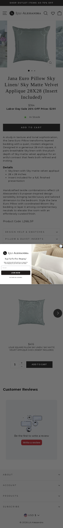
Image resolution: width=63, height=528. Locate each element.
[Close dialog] (60, 246)
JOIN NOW (15, 273)
